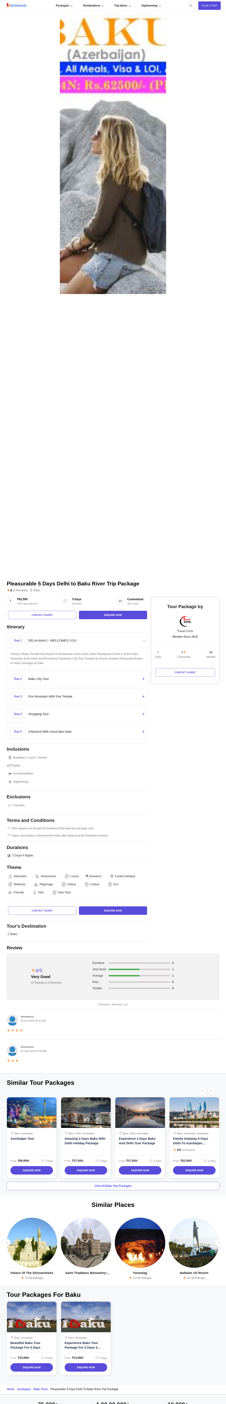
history (71, 884)
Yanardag (140, 1273)
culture (94, 884)
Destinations (91, 5)
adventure (20, 876)
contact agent (42, 615)
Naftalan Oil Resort (194, 1273)
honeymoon (48, 876)
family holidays (125, 876)
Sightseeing (149, 5)
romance (95, 876)
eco (116, 884)
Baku (37, 590)
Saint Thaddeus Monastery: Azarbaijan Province (86, 1273)
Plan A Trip (209, 5)
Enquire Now (32, 1170)
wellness (19, 884)
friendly (19, 892)
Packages (62, 5)
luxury (74, 876)
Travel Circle (185, 631)
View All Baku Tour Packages (113, 1185)
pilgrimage (46, 884)
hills (41, 892)
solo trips (64, 892)
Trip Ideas (120, 5)
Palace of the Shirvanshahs (32, 1273)
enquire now (113, 615)
